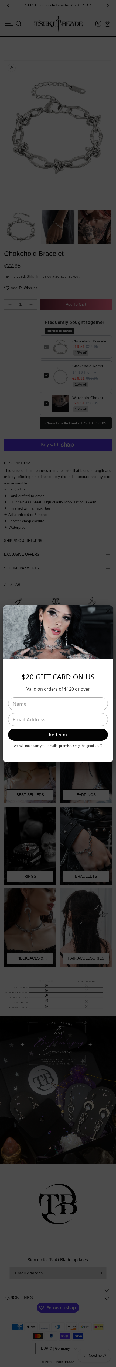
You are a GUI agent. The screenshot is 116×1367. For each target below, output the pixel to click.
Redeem (58, 735)
